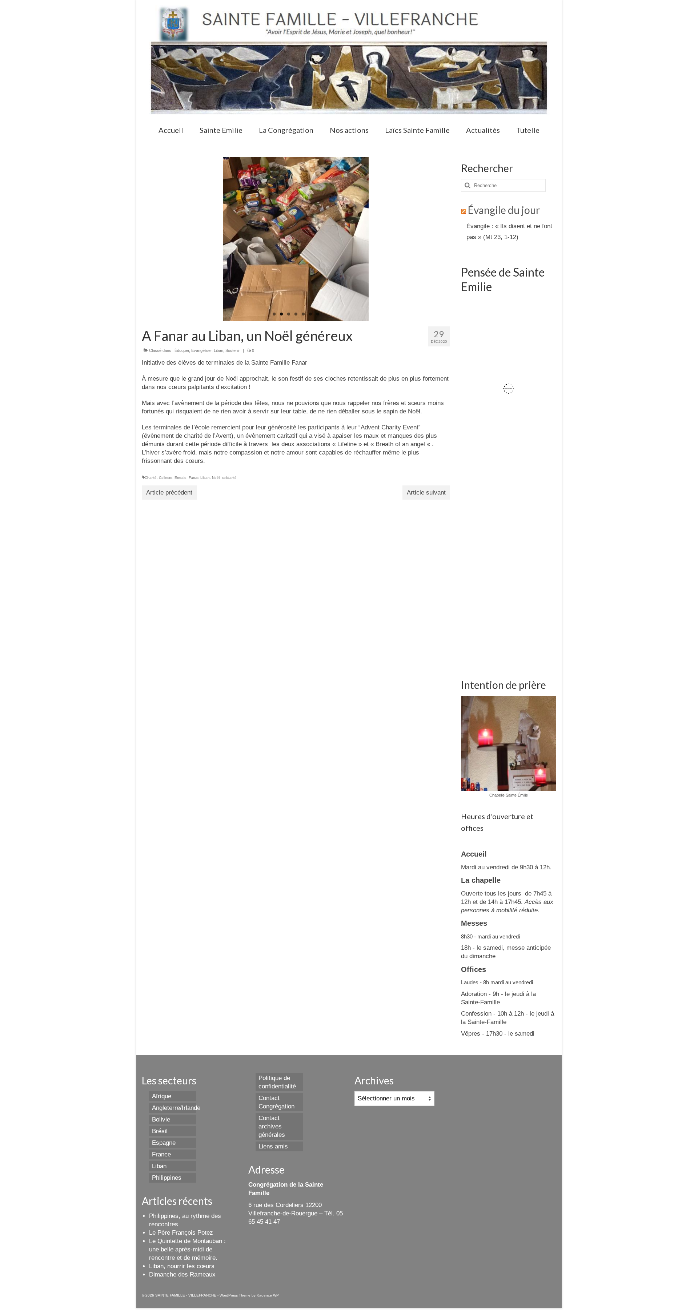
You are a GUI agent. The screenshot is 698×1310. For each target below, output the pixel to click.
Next (375, 239)
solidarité (229, 478)
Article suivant (426, 492)
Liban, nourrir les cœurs (181, 1266)
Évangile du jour (504, 210)
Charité (151, 478)
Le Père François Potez (181, 1232)
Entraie (180, 478)
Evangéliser (201, 350)
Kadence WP (268, 1295)
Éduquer (181, 350)
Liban (218, 350)
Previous (216, 239)
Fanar (193, 478)
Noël (216, 478)
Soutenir (232, 350)
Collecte (165, 478)
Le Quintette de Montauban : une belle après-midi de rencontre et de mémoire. (187, 1249)
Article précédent (169, 492)
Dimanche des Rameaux (182, 1274)
